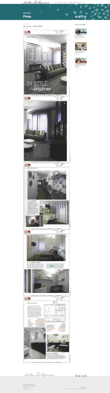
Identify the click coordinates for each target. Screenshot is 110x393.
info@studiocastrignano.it (28, 388)
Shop (84, 2)
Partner (71, 2)
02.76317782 (27, 387)
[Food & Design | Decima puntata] (81, 60)
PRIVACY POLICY (84, 387)
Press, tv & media (77, 2)
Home (56, 2)
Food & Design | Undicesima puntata (80, 36)
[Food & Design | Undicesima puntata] (81, 31)
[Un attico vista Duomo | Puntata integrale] (81, 46)
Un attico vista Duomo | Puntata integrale (80, 51)
